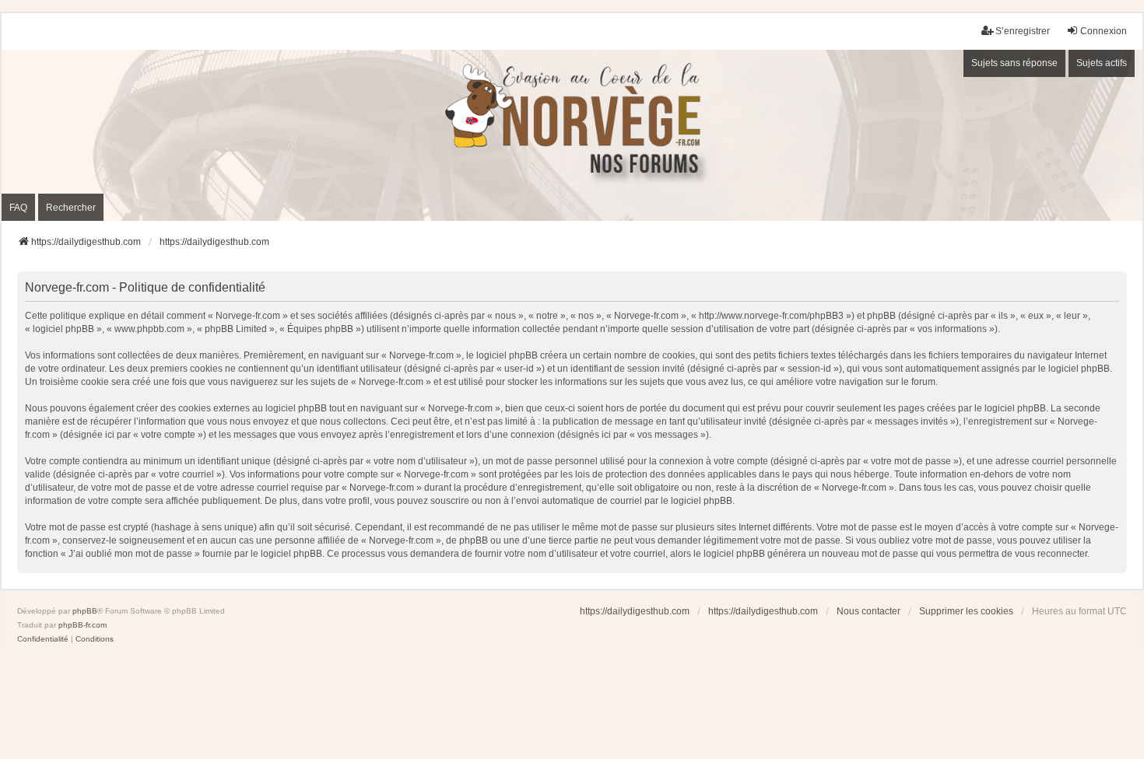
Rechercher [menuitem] (71, 207)
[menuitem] (42, 639)
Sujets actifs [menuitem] (1101, 63)
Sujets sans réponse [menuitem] (1014, 63)
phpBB (84, 611)
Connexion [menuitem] (1103, 31)
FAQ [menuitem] (18, 207)
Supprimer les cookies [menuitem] (966, 611)
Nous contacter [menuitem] (868, 611)
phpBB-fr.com (82, 625)
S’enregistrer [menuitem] (1022, 31)
